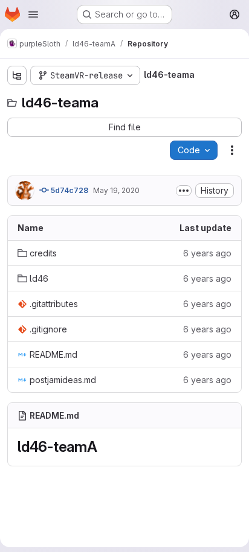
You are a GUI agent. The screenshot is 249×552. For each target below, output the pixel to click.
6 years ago (207, 253)
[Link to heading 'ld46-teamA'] (105, 446)
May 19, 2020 (116, 190)
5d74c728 (68, 190)
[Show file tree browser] (17, 75)
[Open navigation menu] (33, 14)
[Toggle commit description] (184, 190)
